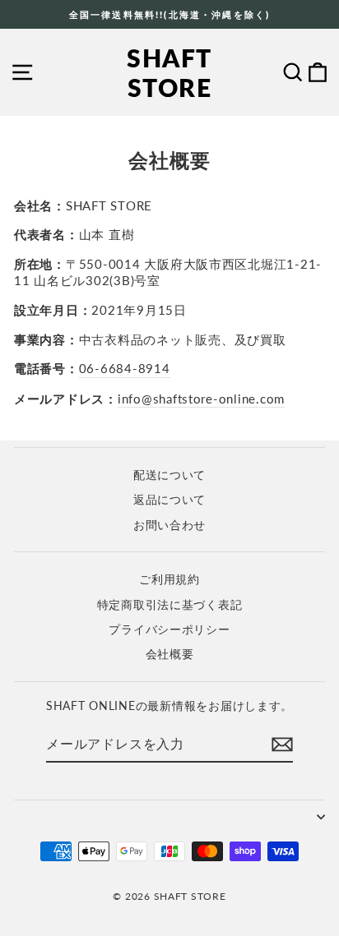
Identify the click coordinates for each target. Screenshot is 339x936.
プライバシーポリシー (169, 629)
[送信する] (282, 744)
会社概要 (170, 654)
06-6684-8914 (124, 368)
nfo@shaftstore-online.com (203, 398)
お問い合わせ (169, 525)
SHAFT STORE (169, 72)
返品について (169, 499)
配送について (169, 475)
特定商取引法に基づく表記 (170, 604)
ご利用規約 (169, 579)
